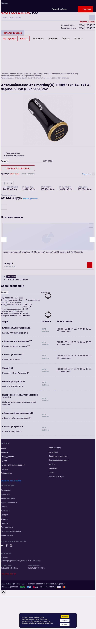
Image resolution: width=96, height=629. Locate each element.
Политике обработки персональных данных (37, 623)
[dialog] (48, 609)
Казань (4, 3)
